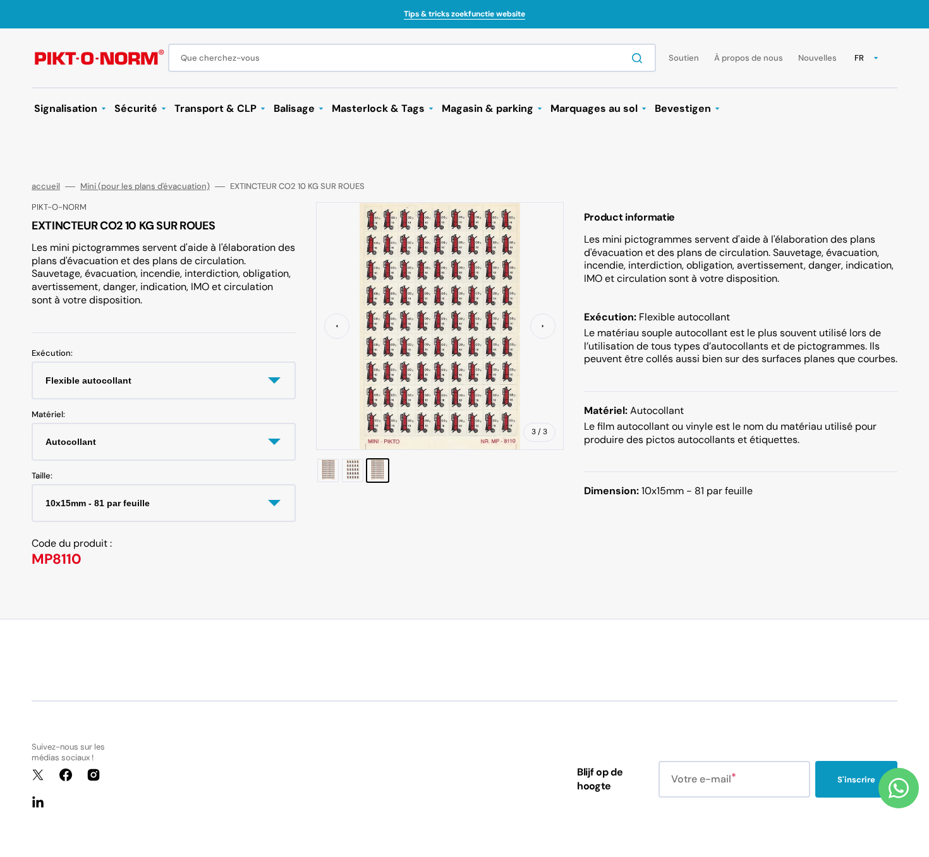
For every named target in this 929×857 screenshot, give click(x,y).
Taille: (42, 476)
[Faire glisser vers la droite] (543, 326)
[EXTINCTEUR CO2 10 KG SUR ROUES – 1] (328, 470)
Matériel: (48, 415)
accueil (46, 186)
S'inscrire (856, 779)
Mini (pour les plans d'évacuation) (145, 186)
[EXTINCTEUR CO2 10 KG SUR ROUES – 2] (352, 470)
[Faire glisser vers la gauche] (336, 326)
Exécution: (52, 353)
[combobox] (412, 58)
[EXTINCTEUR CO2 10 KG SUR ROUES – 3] (377, 470)
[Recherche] (639, 58)
